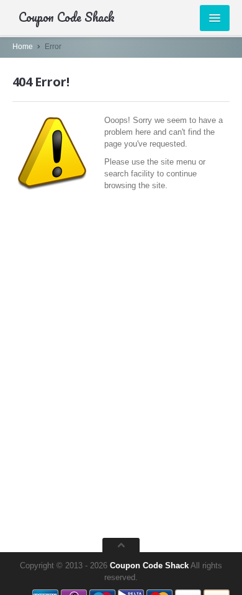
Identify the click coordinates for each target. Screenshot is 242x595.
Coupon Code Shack (149, 565)
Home (22, 46)
